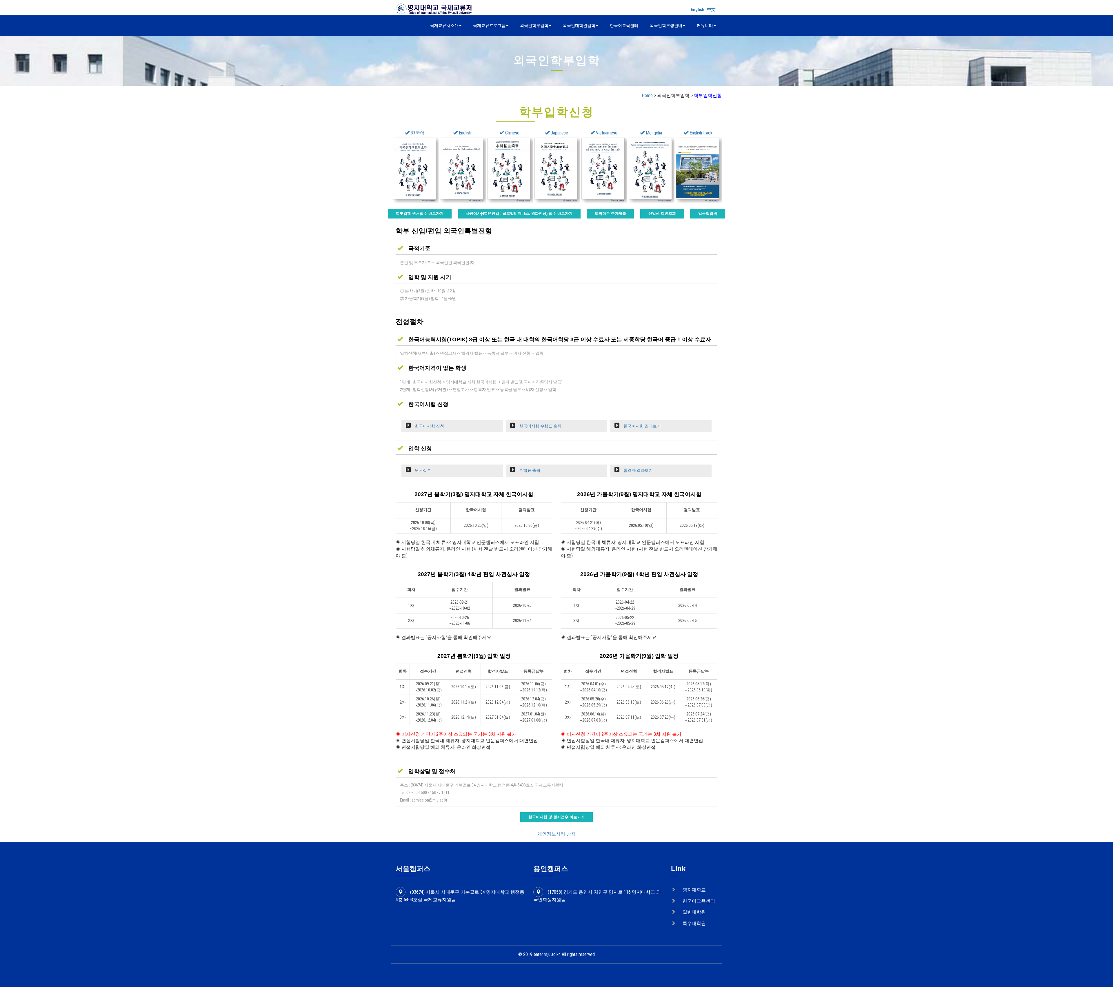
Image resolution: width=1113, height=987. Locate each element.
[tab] (556, 248)
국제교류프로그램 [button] (489, 25)
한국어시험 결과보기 (642, 426)
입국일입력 (707, 213)
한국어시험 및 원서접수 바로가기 (556, 817)
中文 (711, 9)
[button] (413, 248)
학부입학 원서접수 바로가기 (420, 213)
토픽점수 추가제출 (610, 213)
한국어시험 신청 (429, 426)
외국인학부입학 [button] (534, 25)
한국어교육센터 (624, 25)
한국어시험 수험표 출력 (539, 426)
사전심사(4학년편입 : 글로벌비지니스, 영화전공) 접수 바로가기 (519, 213)
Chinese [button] (511, 133)
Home (647, 95)
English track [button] (700, 133)
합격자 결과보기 (638, 470)
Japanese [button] (559, 133)
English (697, 9)
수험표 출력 (529, 470)
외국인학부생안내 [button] (666, 25)
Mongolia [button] (653, 133)
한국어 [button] (417, 133)
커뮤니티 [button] (705, 25)
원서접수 (422, 470)
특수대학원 (694, 923)
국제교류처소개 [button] (444, 25)
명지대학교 (694, 890)
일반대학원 (694, 912)
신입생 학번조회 (662, 213)
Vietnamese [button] (606, 133)
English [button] (464, 133)
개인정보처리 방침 (556, 834)
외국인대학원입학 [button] (579, 25)
